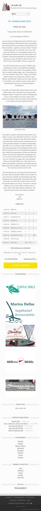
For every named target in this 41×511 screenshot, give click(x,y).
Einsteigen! (20, 450)
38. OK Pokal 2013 (11, 259)
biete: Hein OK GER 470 (16, 426)
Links (20, 468)
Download (20, 470)
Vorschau (20, 457)
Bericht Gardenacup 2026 (16, 430)
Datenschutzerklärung (16, 503)
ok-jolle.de (16, 5)
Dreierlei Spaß (16, 421)
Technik (20, 455)
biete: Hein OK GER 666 (16, 428)
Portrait (20, 473)
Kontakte (20, 475)
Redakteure (30, 497)
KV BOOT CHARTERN (20, 265)
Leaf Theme (24, 509)
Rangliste (20, 453)
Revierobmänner (19, 497)
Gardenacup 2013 (30, 259)
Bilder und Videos (20, 446)
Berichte (25, 252)
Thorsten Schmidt (16, 252)
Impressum (20, 477)
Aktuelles (20, 441)
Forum (28, 503)
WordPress (36, 509)
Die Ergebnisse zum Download (20, 248)
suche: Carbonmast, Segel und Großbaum (16, 423)
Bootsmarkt (20, 448)
